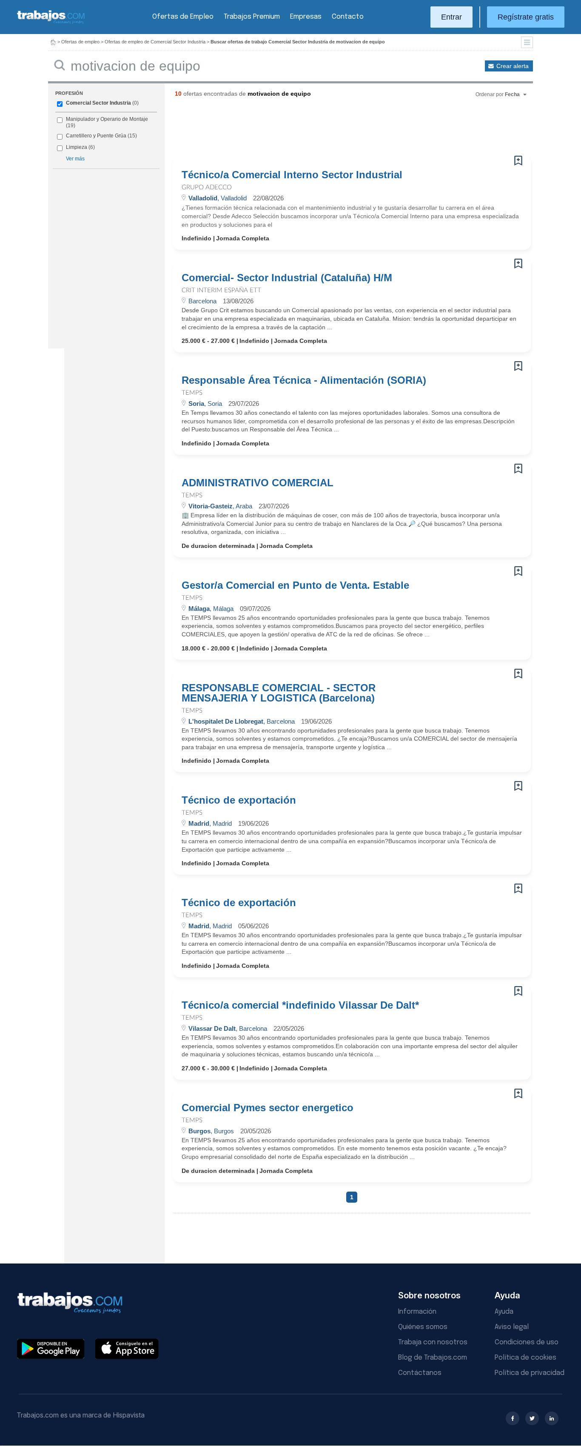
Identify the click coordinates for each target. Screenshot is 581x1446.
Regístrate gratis (526, 17)
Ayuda (504, 1311)
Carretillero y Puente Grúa (96, 136)
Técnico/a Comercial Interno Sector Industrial (292, 175)
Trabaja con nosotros (432, 1342)
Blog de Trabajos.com (432, 1357)
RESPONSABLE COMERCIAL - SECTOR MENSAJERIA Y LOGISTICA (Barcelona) (279, 693)
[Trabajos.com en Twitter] (532, 1418)
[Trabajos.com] (51, 22)
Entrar (451, 17)
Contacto (348, 16)
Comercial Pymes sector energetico (267, 1108)
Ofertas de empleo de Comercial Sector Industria (155, 41)
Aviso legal (512, 1327)
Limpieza (76, 147)
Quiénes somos (422, 1327)
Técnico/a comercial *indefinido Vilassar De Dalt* (300, 1005)
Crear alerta (512, 66)
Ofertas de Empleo (183, 16)
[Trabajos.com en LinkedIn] (551, 1418)
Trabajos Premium (252, 16)
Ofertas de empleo (80, 41)
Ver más (75, 159)
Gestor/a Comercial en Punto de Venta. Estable (295, 585)
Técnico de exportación (239, 800)
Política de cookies (525, 1357)
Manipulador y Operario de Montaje (107, 119)
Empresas (306, 16)
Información (417, 1311)
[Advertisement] (335, 130)
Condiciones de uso (526, 1342)
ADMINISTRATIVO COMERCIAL (257, 483)
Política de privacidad (529, 1373)
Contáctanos (419, 1373)
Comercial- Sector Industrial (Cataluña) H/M (287, 278)
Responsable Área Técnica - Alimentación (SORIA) (304, 380)
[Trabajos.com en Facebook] (512, 1418)
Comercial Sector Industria (98, 103)
